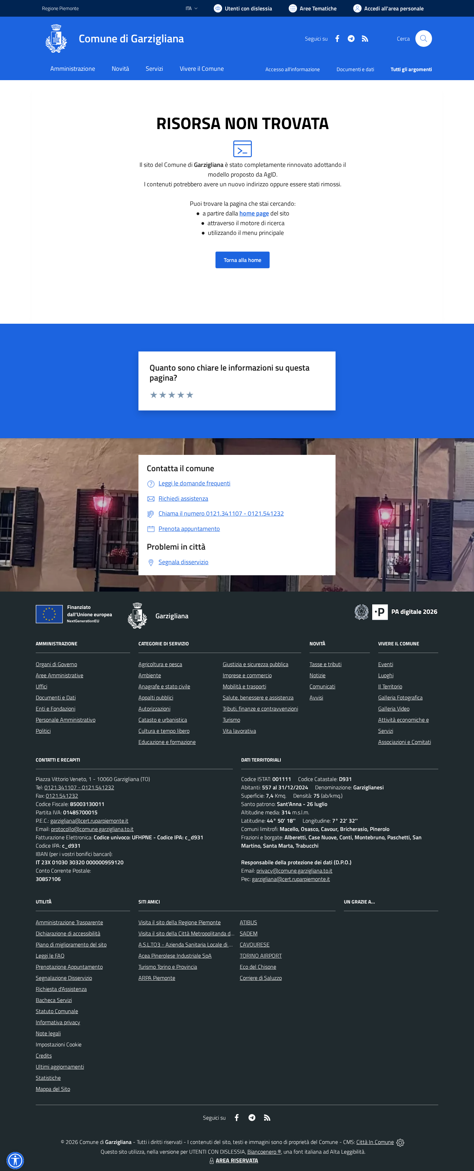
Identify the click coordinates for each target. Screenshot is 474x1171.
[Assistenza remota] (400, 1142)
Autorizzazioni (154, 708)
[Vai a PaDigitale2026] (396, 611)
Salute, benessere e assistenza (258, 697)
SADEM (248, 933)
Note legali (48, 1033)
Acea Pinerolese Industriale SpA (175, 955)
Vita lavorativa (239, 731)
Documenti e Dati (56, 697)
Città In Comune (375, 1142)
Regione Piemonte (60, 8)
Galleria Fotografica (400, 697)
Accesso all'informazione (292, 69)
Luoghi (385, 675)
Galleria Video (393, 708)
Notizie (317, 675)
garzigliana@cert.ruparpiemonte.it (89, 820)
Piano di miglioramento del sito (71, 944)
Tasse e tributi (325, 664)
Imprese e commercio (247, 675)
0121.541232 (62, 795)
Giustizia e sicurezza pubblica (255, 664)
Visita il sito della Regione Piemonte (179, 922)
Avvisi (316, 697)
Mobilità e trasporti (244, 686)
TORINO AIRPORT (261, 955)
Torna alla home (242, 260)
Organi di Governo (56, 664)
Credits (44, 1055)
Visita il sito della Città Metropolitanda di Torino (192, 933)
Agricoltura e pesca (160, 664)
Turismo (231, 719)
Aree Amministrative (59, 675)
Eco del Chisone (258, 966)
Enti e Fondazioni (55, 708)
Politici (43, 731)
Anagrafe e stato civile (164, 686)
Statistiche (48, 1078)
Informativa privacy (58, 1022)
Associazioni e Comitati (404, 742)
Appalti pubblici (155, 697)
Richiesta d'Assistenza (61, 989)
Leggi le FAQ (50, 955)
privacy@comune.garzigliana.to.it (294, 870)
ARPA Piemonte (156, 978)
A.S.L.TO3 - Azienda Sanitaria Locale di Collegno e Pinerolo (205, 944)
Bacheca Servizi (54, 1000)
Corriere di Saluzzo (261, 978)
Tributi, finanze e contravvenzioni (260, 708)
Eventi (385, 664)
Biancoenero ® (264, 1151)
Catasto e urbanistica (162, 719)
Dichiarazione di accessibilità (68, 933)
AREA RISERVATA (237, 1160)
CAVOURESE (255, 944)
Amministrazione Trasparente (69, 922)
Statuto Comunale (57, 1011)
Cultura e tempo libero (163, 731)
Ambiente (149, 675)
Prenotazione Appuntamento (69, 966)
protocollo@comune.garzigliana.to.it (92, 829)
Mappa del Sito (53, 1089)
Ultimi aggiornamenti (60, 1066)
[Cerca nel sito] (423, 38)
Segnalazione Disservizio (64, 978)
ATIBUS (248, 922)
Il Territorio (390, 686)
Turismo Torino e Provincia (167, 966)
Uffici (41, 686)
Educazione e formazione (167, 742)
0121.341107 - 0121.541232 (79, 787)
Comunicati (322, 686)
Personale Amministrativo (65, 719)
